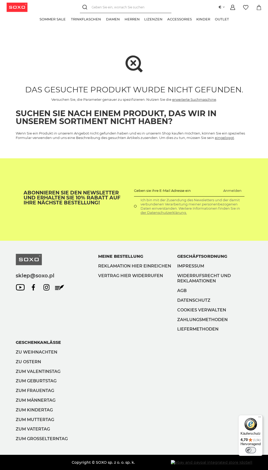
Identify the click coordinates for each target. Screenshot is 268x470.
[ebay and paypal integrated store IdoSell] (211, 462)
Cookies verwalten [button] (201, 309)
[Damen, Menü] (122, 18)
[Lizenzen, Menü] (165, 18)
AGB (182, 290)
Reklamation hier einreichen (134, 266)
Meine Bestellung (120, 256)
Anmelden (232, 190)
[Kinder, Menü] (212, 18)
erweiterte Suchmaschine (194, 99)
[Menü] (259, 418)
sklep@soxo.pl (35, 275)
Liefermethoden (198, 329)
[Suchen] (86, 7)
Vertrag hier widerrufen (130, 275)
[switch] (250, 450)
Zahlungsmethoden (202, 319)
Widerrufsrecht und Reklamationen (204, 278)
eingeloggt (224, 138)
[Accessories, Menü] (194, 18)
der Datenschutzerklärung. (164, 212)
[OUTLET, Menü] (231, 18)
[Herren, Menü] (142, 18)
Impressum (190, 266)
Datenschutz (193, 300)
